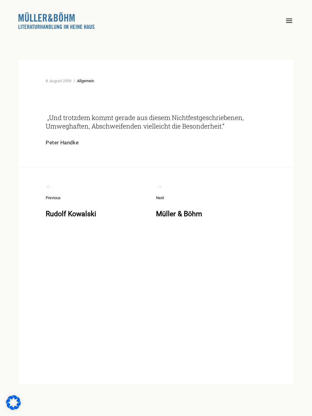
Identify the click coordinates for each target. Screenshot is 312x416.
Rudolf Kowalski (71, 207)
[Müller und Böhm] (56, 20)
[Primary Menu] (289, 20)
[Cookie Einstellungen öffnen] (13, 408)
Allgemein (85, 81)
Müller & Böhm (179, 207)
